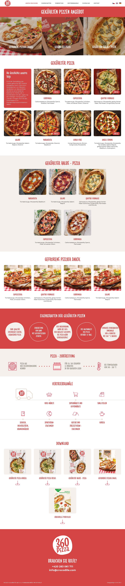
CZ (114, 3)
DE (120, 3)
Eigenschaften (46, 3)
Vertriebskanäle (73, 3)
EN (117, 3)
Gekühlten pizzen (31, 3)
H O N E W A (117, 582)
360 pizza (8, 3)
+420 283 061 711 (62, 566)
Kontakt (97, 3)
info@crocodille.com (62, 570)
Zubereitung (59, 3)
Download (86, 3)
